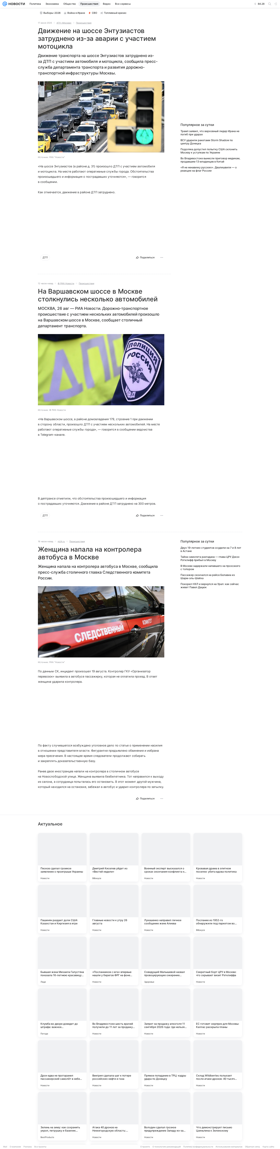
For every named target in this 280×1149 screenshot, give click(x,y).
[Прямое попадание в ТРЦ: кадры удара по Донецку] (166, 1064)
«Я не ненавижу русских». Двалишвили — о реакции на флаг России (209, 169)
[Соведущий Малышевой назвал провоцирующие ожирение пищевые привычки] (166, 961)
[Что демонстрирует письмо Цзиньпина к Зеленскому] (217, 1116)
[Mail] (5, 4)
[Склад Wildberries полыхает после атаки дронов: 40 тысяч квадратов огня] (217, 1064)
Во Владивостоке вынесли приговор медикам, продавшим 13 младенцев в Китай (210, 160)
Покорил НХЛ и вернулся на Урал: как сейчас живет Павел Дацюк (210, 585)
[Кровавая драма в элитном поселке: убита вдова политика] (217, 857)
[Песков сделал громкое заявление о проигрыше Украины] (62, 857)
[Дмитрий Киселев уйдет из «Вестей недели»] (114, 857)
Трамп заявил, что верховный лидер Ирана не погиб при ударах (210, 132)
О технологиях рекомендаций (166, 1146)
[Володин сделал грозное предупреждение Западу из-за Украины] (166, 1116)
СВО (94, 12)
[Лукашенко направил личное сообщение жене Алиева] (166, 909)
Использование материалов (229, 1146)
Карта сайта (268, 1146)
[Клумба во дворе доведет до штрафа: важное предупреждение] (62, 1012)
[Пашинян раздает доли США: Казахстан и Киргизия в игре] (62, 909)
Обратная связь (252, 1146)
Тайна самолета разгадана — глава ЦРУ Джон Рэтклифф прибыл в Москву (210, 558)
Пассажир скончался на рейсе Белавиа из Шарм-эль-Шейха (208, 576)
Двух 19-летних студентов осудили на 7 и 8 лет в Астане (211, 549)
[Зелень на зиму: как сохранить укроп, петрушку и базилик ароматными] (62, 1116)
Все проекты (40, 1146)
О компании (15, 1146)
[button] (101, 117)
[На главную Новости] (16, 4)
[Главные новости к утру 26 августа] (114, 909)
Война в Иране (76, 12)
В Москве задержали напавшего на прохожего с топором (210, 567)
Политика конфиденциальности (198, 1146)
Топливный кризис (115, 12)
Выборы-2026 (52, 12)
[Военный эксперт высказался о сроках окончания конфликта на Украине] (166, 857)
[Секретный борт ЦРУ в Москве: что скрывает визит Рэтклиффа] (217, 961)
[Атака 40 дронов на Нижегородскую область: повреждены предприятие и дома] (114, 1116)
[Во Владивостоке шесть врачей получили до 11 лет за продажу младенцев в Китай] (114, 1012)
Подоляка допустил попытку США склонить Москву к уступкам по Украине (209, 151)
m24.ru (61, 541)
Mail (5, 1146)
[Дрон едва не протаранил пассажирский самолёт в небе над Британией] (62, 1064)
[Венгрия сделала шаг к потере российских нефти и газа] (114, 1064)
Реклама (27, 1146)
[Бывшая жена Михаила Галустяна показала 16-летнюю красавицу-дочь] (62, 961)
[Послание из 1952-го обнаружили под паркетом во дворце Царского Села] (217, 909)
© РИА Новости (66, 283)
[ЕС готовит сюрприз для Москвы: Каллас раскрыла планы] (217, 1012)
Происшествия (83, 23)
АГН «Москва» (64, 23)
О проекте (145, 1146)
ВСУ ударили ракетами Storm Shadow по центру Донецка (207, 142)
